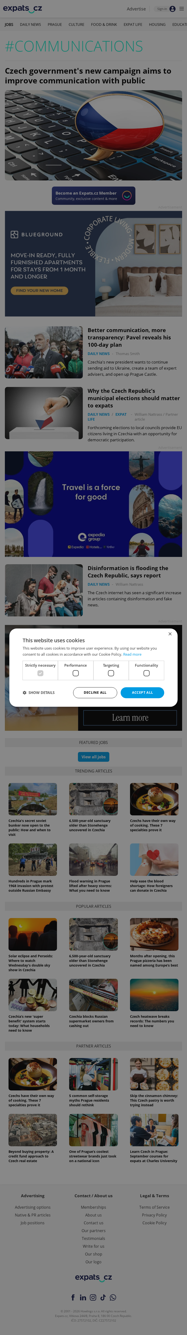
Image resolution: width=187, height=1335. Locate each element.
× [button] (170, 634)
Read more (132, 654)
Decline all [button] (95, 692)
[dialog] (93, 667)
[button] (39, 692)
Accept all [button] (142, 692)
